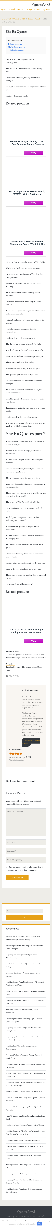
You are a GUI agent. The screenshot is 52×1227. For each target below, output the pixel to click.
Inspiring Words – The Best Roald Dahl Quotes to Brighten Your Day (24, 1181)
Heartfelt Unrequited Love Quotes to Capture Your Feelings (24, 965)
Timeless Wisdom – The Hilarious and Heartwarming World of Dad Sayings (25, 1084)
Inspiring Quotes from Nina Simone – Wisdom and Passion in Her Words (25, 983)
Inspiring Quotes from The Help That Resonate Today (23, 1157)
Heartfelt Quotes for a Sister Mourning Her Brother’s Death (25, 1117)
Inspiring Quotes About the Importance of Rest (23, 1140)
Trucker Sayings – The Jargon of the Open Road (24, 668)
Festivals (34, 19)
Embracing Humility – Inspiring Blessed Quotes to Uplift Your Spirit (24, 947)
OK (39, 1224)
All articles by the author (31, 742)
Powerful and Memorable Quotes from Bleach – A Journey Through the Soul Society (24, 938)
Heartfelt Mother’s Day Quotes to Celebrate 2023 (24, 1092)
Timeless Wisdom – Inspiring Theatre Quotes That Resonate (24, 1108)
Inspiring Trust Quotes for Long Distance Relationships (21, 1047)
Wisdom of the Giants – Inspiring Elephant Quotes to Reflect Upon (25, 1099)
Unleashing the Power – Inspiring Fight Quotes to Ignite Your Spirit (24, 1020)
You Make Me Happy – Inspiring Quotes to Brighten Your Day (25, 1001)
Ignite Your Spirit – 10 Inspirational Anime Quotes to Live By (25, 992)
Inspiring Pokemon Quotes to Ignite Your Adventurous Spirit (21, 956)
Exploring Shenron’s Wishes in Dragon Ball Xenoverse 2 (22, 1011)
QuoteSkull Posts (14, 19)
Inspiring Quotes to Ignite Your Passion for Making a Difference (25, 1065)
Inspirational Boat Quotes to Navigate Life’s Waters (25, 1125)
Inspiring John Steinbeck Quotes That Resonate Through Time (23, 1029)
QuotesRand (41, 5)
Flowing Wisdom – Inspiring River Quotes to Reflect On (25, 1166)
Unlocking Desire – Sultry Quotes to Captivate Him (24, 1174)
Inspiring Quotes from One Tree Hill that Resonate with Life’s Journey (25, 1038)
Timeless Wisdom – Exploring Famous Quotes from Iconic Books (25, 1056)
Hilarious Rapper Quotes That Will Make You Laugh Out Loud (24, 1147)
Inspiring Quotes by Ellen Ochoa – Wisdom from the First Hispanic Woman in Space (25, 1132)
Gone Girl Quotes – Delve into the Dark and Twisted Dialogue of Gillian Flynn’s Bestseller (26, 656)
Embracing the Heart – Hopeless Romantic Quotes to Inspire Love (25, 1074)
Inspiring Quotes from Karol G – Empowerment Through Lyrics (24, 1190)
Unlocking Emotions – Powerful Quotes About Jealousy (23, 974)
